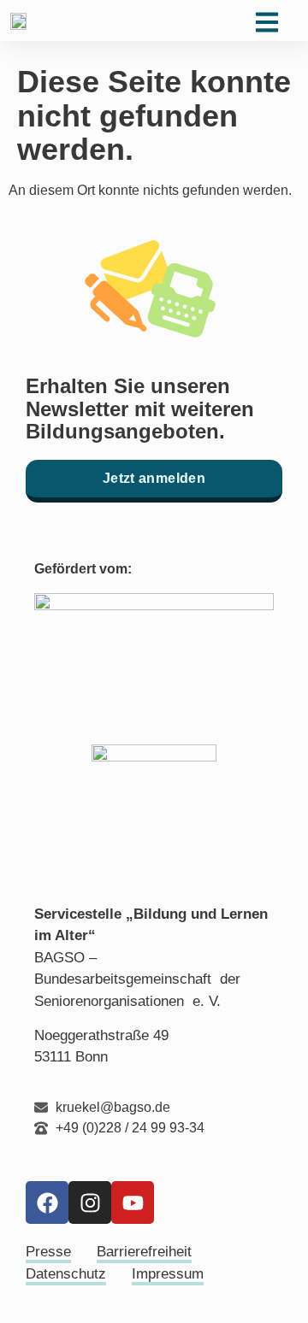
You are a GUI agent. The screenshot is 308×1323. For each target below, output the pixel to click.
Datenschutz (66, 1274)
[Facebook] (47, 1202)
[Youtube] (132, 1202)
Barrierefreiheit (144, 1252)
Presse (48, 1252)
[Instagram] (89, 1202)
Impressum (168, 1274)
